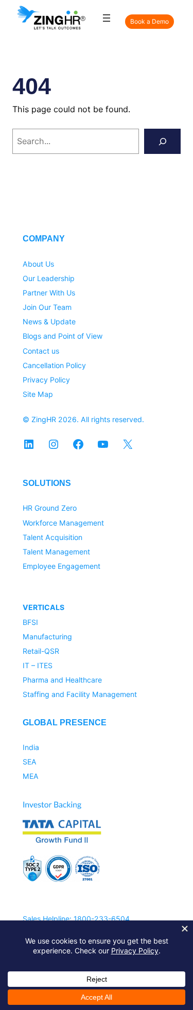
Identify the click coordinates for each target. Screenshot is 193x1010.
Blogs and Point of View (62, 336)
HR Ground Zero (50, 507)
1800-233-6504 (102, 918)
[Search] (162, 141)
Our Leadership (49, 278)
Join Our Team (47, 307)
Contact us (41, 350)
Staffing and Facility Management (80, 694)
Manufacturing (47, 636)
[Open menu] (106, 18)
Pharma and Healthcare (62, 679)
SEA (30, 761)
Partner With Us (49, 292)
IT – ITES (37, 665)
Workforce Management (63, 522)
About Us (38, 263)
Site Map (38, 394)
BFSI (30, 622)
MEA (31, 776)
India (31, 747)
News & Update (49, 321)
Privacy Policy (46, 379)
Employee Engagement (61, 566)
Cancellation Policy (54, 365)
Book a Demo (149, 21)
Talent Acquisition (52, 537)
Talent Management (56, 551)
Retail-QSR (41, 651)
